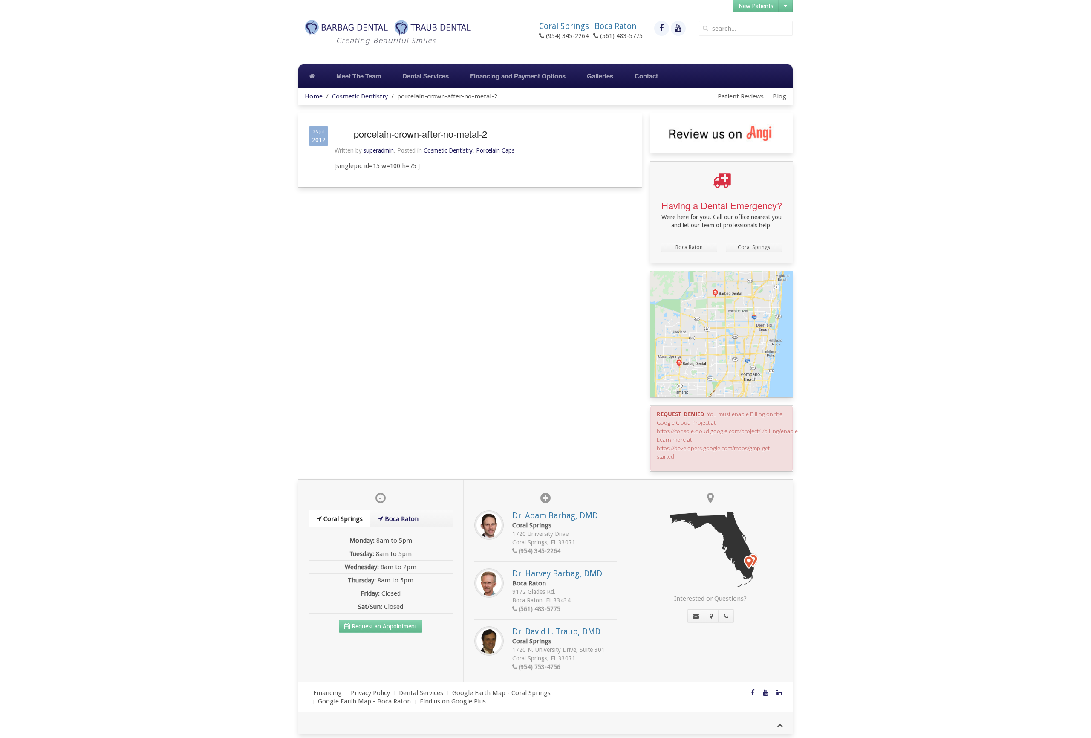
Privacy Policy (370, 693)
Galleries (600, 76)
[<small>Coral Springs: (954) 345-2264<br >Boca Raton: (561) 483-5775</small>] (726, 616)
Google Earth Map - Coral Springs (501, 693)
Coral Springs (754, 247)
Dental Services (425, 76)
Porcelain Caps (495, 150)
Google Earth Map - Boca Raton (364, 701)
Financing (327, 693)
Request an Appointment (383, 626)
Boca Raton (689, 247)
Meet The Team (358, 76)
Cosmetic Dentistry (360, 96)
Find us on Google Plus (453, 701)
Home (314, 96)
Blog (779, 96)
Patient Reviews (741, 96)
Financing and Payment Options (518, 76)
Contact (646, 76)
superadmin (379, 150)
